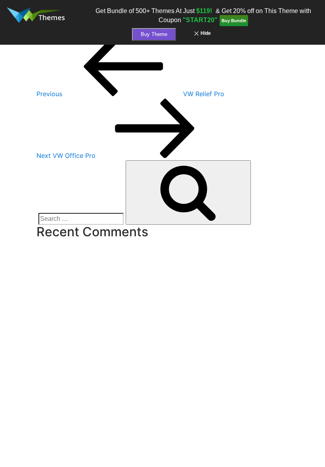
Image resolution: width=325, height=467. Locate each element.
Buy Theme (154, 34)
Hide (206, 33)
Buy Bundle (234, 20)
